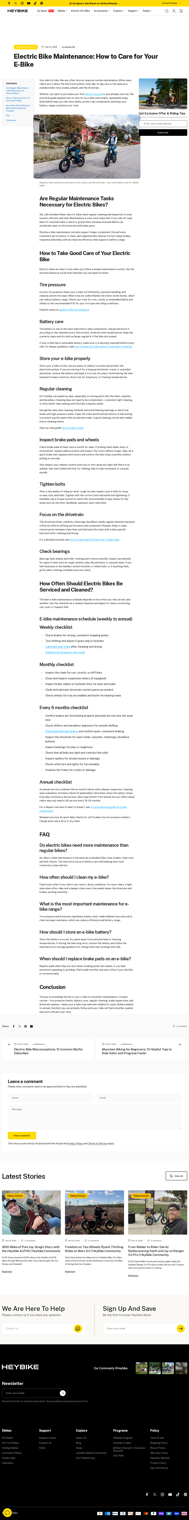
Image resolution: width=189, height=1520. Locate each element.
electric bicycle (93, 94)
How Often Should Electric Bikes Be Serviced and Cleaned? (18, 108)
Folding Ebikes (10, 1448)
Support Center (48, 1438)
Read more (7, 1271)
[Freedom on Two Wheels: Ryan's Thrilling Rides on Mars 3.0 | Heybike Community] (94, 1212)
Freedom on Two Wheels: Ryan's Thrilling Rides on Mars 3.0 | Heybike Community (94, 1249)
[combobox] (171, 3)
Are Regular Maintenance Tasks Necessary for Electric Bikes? (17, 90)
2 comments (156, 1241)
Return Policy (157, 1448)
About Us (81, 1438)
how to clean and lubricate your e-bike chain (94, 539)
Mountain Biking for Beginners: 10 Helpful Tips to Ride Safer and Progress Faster (137, 1051)
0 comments (181, 1026)
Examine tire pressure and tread (65, 652)
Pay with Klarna (159, 1468)
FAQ (8, 115)
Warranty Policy (159, 1453)
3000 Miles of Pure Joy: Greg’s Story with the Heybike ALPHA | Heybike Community (31, 1249)
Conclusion (11, 120)
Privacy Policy (75, 1143)
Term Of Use (157, 1438)
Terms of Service (97, 1143)
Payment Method (159, 1458)
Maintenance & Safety (25, 47)
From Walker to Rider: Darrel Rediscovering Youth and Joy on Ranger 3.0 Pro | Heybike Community (156, 1251)
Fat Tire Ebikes (10, 1443)
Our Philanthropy (85, 1458)
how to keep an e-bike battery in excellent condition (103, 346)
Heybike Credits (122, 1443)
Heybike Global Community (91, 1453)
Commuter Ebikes (12, 1453)
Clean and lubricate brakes (61, 731)
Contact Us (45, 1443)
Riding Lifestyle (14, 1196)
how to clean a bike (72, 428)
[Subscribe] (181, 1328)
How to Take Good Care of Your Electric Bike (18, 99)
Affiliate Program (123, 1438)
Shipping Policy (159, 1443)
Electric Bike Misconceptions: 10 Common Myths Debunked (48, 1051)
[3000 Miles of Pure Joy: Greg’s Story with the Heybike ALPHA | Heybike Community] (31, 1212)
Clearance (7, 1463)
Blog (78, 1443)
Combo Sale (8, 1458)
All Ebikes (7, 1438)
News (79, 1448)
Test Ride (118, 1455)
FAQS (42, 1448)
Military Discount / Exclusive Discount (129, 1449)
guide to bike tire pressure (74, 309)
